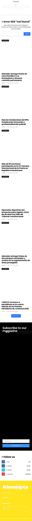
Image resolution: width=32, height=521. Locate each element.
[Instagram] (13, 506)
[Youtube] (4, 509)
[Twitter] (23, 506)
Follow (28, 466)
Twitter (25, 506)
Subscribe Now (16, 445)
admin (3, 83)
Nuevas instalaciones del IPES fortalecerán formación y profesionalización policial (15, 122)
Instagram (17, 506)
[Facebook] (4, 506)
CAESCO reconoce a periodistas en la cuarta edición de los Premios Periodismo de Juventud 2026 (15, 305)
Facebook (7, 506)
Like (29, 461)
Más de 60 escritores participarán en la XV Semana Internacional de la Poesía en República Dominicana (15, 167)
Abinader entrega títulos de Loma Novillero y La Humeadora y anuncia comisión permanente (14, 77)
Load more (15, 316)
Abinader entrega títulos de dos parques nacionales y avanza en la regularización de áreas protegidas (16, 259)
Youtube (7, 509)
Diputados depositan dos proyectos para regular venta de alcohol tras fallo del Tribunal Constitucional (15, 213)
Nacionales (5, 40)
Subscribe (27, 474)
